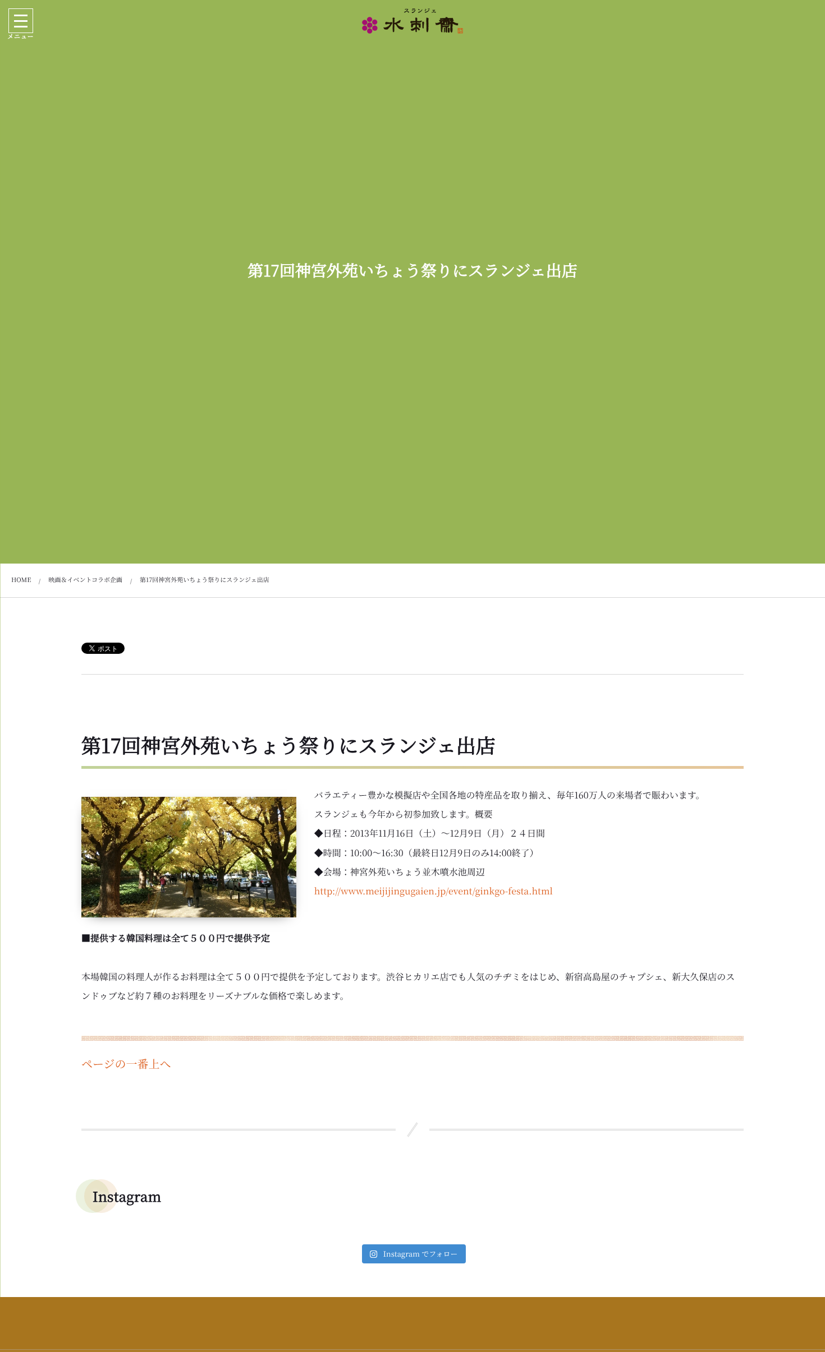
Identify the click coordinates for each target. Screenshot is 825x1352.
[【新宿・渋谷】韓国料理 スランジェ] (412, 21)
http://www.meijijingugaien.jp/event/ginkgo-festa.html (433, 890)
